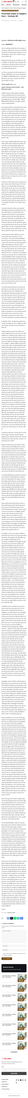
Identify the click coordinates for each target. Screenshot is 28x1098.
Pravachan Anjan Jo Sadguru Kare (10, 10)
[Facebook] (16, 1080)
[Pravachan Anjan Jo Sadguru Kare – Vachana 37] (22, 1036)
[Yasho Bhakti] (6, 2)
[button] (15, 1)
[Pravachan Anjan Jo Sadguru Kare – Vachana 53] (22, 1045)
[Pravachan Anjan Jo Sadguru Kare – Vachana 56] (22, 1016)
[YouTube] (20, 1080)
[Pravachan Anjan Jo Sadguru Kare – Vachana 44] (22, 978)
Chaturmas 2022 (11, 912)
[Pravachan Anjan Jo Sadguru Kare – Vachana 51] (22, 997)
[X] (18, 1080)
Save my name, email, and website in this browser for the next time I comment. (14, 954)
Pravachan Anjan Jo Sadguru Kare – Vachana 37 (9, 1034)
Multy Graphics (16, 1096)
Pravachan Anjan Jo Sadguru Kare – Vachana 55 (9, 1005)
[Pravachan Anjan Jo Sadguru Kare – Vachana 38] (22, 988)
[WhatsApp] (17, 1082)
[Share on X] (11, 918)
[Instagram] (23, 1080)
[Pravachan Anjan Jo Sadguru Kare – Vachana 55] (22, 1007)
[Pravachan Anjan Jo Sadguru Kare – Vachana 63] (22, 1026)
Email (2, 1067)
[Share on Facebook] (8, 918)
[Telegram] (25, 1080)
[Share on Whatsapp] (14, 918)
